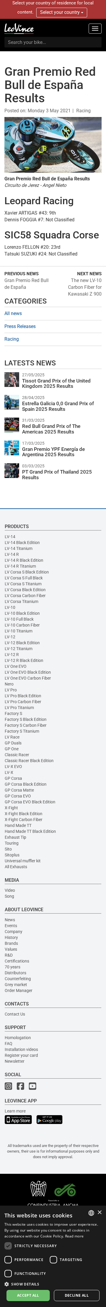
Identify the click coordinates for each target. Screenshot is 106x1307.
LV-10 (10, 607)
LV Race (12, 737)
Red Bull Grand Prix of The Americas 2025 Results (51, 429)
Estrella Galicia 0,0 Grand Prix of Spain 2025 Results (58, 406)
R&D (9, 955)
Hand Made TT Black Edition (30, 831)
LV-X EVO (13, 766)
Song (9, 896)
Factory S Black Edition (26, 719)
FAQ (8, 1043)
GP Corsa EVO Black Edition (30, 802)
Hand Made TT (18, 825)
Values (11, 949)
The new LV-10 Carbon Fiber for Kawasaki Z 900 (85, 287)
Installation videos (21, 1049)
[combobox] (91, 1213)
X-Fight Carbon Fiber (23, 819)
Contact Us (15, 1014)
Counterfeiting (18, 978)
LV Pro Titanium (19, 707)
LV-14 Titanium (18, 548)
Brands (11, 943)
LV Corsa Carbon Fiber (25, 595)
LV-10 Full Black (19, 619)
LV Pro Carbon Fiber (23, 701)
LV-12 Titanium (18, 648)
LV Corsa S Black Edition (27, 572)
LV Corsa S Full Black (24, 578)
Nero (9, 684)
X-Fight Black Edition (23, 813)
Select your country (60, 12)
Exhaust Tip (15, 837)
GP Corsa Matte (19, 790)
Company (13, 931)
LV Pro (11, 690)
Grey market (16, 984)
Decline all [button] (77, 1295)
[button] (53, 1283)
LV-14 (10, 536)
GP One (12, 748)
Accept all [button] (28, 1295)
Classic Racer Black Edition (29, 760)
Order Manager (18, 990)
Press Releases (20, 326)
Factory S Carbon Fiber (26, 725)
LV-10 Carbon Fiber (22, 625)
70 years (12, 967)
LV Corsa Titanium (21, 601)
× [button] (99, 1212)
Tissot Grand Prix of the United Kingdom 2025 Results (56, 383)
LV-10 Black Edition (22, 613)
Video (10, 890)
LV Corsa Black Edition (25, 589)
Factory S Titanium (22, 731)
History (11, 937)
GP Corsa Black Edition (26, 784)
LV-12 (10, 636)
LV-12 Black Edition (22, 642)
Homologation (18, 1037)
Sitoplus (12, 855)
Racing (83, 110)
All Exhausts (16, 866)
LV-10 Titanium (18, 631)
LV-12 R (12, 654)
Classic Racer (17, 754)
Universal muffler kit (23, 860)
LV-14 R (12, 554)
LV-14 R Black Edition (24, 560)
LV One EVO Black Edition (28, 672)
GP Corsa (13, 778)
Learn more (15, 1111)
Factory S (13, 713)
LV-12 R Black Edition (24, 660)
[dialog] (53, 1256)
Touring (12, 843)
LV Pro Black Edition (23, 695)
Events (11, 925)
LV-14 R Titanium (20, 566)
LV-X (9, 772)
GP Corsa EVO (18, 796)
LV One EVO (15, 666)
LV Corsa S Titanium (23, 583)
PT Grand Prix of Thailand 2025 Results (57, 474)
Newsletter (14, 1061)
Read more (74, 1236)
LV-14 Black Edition (22, 542)
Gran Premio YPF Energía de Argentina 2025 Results (53, 452)
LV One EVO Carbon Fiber (28, 678)
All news (13, 313)
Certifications (17, 961)
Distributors (15, 972)
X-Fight (11, 807)
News (10, 919)
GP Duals (13, 743)
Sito (8, 849)
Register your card (21, 1055)
